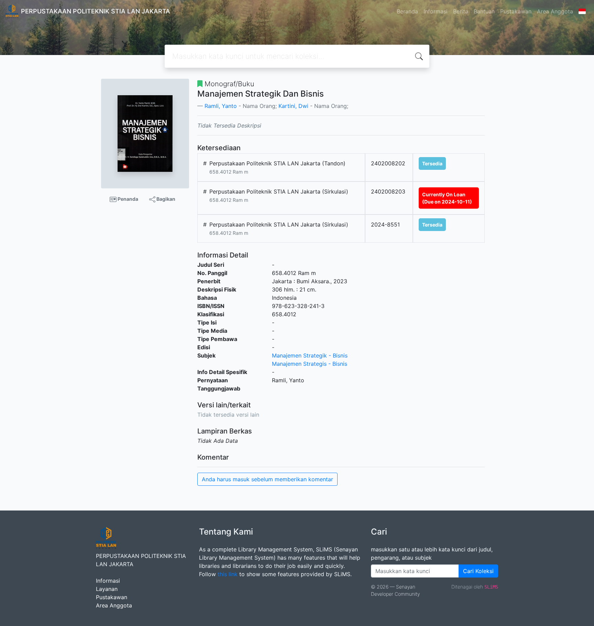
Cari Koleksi (478, 571)
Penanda (127, 199)
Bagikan (165, 199)
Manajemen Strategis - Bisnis (309, 363)
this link (228, 574)
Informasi (436, 11)
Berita (460, 11)
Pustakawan (515, 11)
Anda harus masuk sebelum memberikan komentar (267, 479)
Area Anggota (555, 11)
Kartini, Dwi (293, 105)
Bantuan (484, 11)
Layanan (107, 588)
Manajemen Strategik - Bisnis (310, 355)
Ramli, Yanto (221, 105)
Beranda (407, 11)
